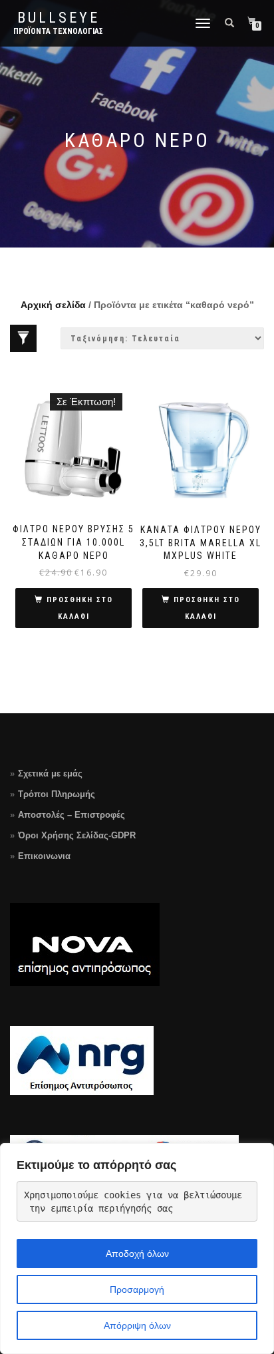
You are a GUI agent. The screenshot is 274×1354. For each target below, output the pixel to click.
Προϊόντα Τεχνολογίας (58, 31)
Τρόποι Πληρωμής (56, 794)
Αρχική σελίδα (53, 304)
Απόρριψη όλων (137, 1325)
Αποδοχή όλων (137, 1253)
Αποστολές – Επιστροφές (71, 815)
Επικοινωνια (44, 856)
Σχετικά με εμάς (50, 773)
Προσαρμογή (137, 1289)
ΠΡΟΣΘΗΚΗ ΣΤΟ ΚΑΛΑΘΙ (80, 608)
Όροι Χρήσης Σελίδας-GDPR (77, 835)
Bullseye (58, 18)
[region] (137, 1248)
